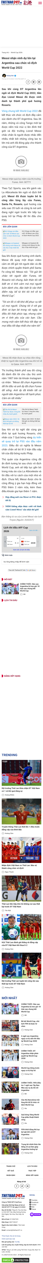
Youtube (34, 1200)
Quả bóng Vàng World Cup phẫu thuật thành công (30, 1117)
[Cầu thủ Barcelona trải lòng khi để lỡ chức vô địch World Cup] (10, 1104)
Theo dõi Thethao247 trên (17, 570)
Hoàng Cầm (9, 833)
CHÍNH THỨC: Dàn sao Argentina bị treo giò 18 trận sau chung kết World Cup (29, 587)
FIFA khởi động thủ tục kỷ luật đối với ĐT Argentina (30, 1132)
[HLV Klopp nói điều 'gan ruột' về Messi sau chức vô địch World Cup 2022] (12, 234)
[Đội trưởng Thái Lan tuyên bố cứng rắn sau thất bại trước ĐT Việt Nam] (21, 966)
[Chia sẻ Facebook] (28, 82)
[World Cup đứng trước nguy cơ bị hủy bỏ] (10, 1072)
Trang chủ (5, 52)
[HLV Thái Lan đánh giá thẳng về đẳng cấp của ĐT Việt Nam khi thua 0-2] (21, 927)
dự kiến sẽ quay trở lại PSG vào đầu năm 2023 (21, 441)
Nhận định (10, 1175)
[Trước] (5, 541)
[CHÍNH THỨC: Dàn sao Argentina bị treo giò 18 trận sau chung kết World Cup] (10, 588)
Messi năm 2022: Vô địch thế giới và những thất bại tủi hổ (31, 421)
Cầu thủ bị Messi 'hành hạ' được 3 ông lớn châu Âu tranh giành (30, 412)
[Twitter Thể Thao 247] (22, 1186)
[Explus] (21, 559)
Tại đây (17, 1242)
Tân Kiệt (8, 910)
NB (24, 594)
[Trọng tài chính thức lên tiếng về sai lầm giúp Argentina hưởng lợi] (10, 1148)
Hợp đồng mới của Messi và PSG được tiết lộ (23, 499)
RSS (32, 1207)
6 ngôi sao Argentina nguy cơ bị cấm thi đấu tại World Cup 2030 (30, 1038)
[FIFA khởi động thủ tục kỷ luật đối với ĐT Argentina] (10, 1134)
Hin (25, 1108)
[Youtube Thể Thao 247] (27, 1186)
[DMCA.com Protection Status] (16, 1260)
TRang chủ (10, 1166)
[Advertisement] (21, 26)
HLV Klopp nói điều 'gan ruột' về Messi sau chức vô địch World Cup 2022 (30, 233)
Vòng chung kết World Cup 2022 (20, 111)
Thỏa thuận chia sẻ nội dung (11, 1236)
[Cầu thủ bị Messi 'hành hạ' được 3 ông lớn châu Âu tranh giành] (12, 411)
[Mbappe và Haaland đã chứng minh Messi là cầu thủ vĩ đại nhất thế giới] (12, 246)
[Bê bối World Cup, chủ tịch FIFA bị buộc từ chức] (10, 1025)
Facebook (34, 1202)
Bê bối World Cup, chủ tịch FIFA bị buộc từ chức (30, 1023)
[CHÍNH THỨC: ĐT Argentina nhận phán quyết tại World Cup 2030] (10, 1055)
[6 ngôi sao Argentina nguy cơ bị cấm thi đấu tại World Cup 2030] (10, 1040)
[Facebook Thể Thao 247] (16, 1186)
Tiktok (33, 1209)
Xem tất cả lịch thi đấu (21, 550)
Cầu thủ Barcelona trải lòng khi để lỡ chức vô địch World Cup (30, 1102)
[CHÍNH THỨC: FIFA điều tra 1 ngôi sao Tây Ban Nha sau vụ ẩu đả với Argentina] (10, 1087)
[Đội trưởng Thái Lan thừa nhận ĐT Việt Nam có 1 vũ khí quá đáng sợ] (21, 773)
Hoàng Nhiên (9, 795)
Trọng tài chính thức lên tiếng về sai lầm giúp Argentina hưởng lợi (31, 1146)
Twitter (33, 1205)
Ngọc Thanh (9, 872)
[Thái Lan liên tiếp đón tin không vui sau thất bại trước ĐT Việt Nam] (21, 889)
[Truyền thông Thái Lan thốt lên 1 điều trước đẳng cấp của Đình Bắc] (21, 811)
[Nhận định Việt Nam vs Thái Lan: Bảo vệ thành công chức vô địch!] (21, 850)
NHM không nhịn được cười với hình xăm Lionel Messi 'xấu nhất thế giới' (23, 508)
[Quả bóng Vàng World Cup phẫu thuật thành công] (10, 1119)
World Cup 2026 (16, 52)
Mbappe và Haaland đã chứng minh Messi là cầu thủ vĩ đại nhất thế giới (31, 245)
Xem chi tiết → (34, 530)
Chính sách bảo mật (8, 1239)
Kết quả (10, 1171)
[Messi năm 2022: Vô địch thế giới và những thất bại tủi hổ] (12, 421)
